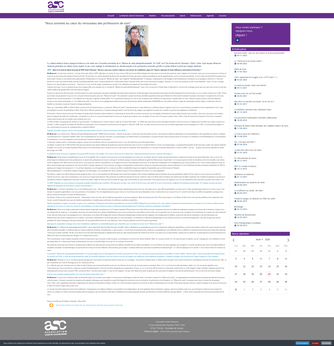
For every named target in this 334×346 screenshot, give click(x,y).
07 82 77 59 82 (157, 328)
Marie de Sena (240, 69)
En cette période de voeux (245, 158)
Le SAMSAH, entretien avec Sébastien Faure (252, 109)
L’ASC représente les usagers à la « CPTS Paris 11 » (255, 77)
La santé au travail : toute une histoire (250, 85)
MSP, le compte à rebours (245, 166)
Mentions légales (151, 331)
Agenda (210, 15)
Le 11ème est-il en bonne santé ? (248, 61)
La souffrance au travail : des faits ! (249, 190)
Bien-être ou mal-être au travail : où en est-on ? (254, 101)
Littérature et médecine (244, 174)
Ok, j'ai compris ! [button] (302, 343)
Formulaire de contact (174, 328)
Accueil (111, 15)
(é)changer (238, 206)
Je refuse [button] (315, 343)
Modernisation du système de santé (249, 182)
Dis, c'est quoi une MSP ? (244, 142)
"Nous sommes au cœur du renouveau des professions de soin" (88, 23)
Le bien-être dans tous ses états (247, 150)
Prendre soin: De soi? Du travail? (247, 93)
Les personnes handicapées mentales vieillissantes (255, 117)
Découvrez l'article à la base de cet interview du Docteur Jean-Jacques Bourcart (89, 305)
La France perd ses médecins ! (247, 134)
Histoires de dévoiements (245, 215)
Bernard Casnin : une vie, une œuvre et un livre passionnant (259, 53)
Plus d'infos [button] (326, 343)
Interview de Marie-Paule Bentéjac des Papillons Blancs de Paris (261, 126)
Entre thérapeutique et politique (247, 223)
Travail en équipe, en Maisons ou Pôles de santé (254, 198)
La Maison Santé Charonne (131, 15)
